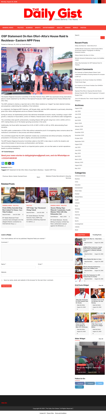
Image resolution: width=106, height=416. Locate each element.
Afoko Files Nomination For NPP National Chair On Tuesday (82, 301)
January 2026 (79, 129)
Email (40, 264)
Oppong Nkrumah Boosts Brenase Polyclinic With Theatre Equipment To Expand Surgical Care (90, 93)
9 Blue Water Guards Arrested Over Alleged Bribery (97, 325)
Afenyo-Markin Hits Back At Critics (84, 55)
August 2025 (78, 144)
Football (77, 194)
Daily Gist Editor (6, 214)
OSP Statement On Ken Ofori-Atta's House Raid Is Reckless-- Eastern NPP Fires (31, 170)
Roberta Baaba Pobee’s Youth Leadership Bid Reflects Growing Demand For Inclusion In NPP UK (90, 74)
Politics (20, 27)
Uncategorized (79, 224)
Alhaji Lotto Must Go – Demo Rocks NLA (86, 45)
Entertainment (48, 27)
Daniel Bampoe (26, 44)
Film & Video (78, 190)
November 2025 (79, 135)
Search (77, 35)
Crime (76, 181)
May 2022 (78, 168)
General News (7, 27)
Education (77, 185)
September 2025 (79, 141)
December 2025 (79, 132)
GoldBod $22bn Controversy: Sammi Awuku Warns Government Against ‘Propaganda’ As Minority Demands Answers (89, 50)
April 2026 (78, 120)
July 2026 (77, 111)
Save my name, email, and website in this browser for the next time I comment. (28, 280)
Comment (4, 242)
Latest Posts (81, 234)
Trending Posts (97, 234)
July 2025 (77, 147)
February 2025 (79, 162)
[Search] (103, 27)
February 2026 (79, 126)
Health (59, 27)
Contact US (43, 413)
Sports (37, 27)
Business (29, 27)
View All (101, 285)
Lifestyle (77, 203)
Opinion (67, 27)
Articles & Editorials (80, 176)
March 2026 (78, 123)
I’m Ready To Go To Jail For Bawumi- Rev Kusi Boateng (98, 301)
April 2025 (78, 156)
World (75, 27)
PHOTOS (83, 27)
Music (76, 206)
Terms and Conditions (60, 413)
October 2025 (79, 138)
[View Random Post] (100, 27)
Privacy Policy (50, 413)
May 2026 (78, 117)
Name (3, 264)
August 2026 (78, 108)
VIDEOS (77, 227)
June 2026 (78, 114)
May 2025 (78, 153)
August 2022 (78, 165)
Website (3, 272)
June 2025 (78, 150)
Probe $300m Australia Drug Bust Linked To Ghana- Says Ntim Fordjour (12, 210)
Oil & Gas (77, 209)
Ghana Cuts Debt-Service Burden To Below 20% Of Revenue (82, 325)
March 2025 (78, 159)
